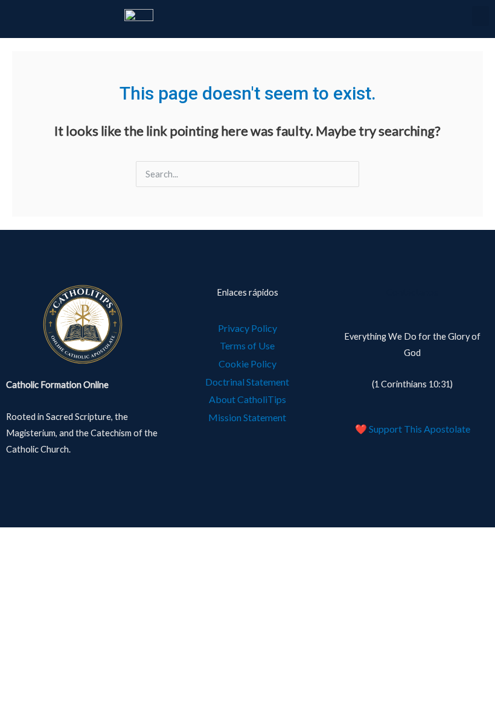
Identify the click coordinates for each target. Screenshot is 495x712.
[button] (480, 16)
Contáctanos (412, 292)
